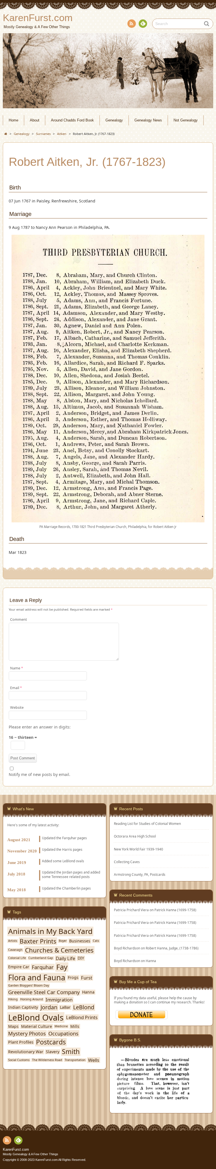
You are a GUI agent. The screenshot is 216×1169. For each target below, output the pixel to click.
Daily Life (65, 958)
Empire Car (18, 966)
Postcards (51, 1042)
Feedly (143, 23)
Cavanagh (15, 950)
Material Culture (36, 1026)
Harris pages (72, 849)
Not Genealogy (186, 120)
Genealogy (114, 120)
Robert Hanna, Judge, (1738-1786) (172, 948)
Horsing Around (31, 999)
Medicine (61, 1026)
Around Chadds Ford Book (72, 120)
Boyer (63, 941)
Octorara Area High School (135, 836)
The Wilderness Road (47, 1060)
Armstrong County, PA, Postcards (139, 874)
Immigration (59, 1000)
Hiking (13, 999)
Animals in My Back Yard (50, 931)
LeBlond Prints (82, 1017)
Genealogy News (148, 120)
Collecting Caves (127, 862)
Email (16, 687)
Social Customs (19, 1060)
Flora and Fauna (36, 978)
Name (16, 668)
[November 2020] (54, 844)
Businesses (79, 941)
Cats (96, 941)
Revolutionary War (25, 1051)
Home (13, 120)
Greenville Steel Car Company (44, 992)
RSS (131, 23)
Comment (18, 619)
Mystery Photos (27, 1033)
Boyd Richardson (127, 960)
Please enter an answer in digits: (40, 727)
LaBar (65, 1007)
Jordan (67, 872)
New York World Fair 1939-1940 (138, 849)
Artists (12, 941)
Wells (93, 1060)
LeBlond (83, 1007)
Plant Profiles (20, 1042)
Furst (86, 978)
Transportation (75, 1060)
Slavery (52, 1051)
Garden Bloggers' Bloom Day (28, 985)
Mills (74, 1026)
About (34, 120)
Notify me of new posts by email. (39, 774)
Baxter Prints (38, 941)
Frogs (73, 977)
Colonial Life (17, 958)
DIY (81, 958)
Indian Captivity (23, 1007)
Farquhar (43, 967)
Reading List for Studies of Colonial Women (147, 824)
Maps (13, 1026)
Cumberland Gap (40, 958)
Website (17, 707)
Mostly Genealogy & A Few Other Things (30, 1154)
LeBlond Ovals (36, 1017)
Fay (62, 967)
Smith (71, 1052)
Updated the (52, 849)
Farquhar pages (74, 838)
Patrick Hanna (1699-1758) (175, 910)
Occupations (63, 1033)
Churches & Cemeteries (59, 950)
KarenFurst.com (16, 1150)
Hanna (151, 960)
